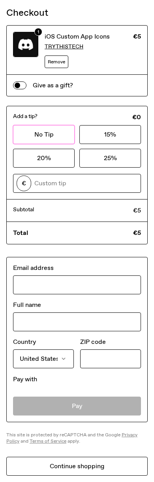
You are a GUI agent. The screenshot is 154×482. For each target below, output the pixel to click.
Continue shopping (77, 466)
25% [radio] (110, 158)
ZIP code (93, 341)
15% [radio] (110, 134)
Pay (77, 406)
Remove (56, 62)
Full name (27, 304)
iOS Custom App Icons (77, 36)
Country (24, 341)
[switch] (19, 85)
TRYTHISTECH (64, 46)
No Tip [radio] (44, 134)
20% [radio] (44, 158)
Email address (33, 267)
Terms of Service (48, 441)
